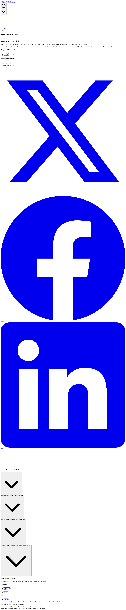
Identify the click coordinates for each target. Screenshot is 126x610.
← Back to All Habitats (6, 63)
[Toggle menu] (1, 15)
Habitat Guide (7, 587)
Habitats (2, 2)
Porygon (3, 61)
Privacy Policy (7, 599)
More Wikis (3, 9)
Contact (5, 592)
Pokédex (14, 2)
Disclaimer (6, 598)
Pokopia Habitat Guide (6, 1)
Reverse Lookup (8, 2)
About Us (6, 591)
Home (5, 28)
